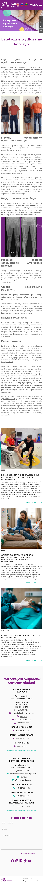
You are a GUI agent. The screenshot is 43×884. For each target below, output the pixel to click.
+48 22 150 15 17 (23, 788)
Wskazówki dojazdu (23, 719)
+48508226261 (23, 746)
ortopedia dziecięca (9, 410)
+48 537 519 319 (23, 806)
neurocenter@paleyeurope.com (23, 773)
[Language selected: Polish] (22, 4)
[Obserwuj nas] (41, 22)
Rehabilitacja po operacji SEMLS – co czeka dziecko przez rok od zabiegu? (21, 477)
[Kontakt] (41, 31)
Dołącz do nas (23, 722)
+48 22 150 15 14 (23, 738)
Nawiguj (23, 716)
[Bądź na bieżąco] (41, 18)
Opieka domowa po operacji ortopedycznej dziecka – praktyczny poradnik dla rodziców (17, 558)
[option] (17, 5)
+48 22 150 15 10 (23, 730)
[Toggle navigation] (36, 4)
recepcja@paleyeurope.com (23, 713)
